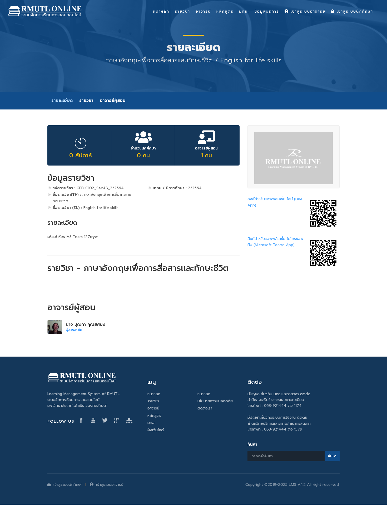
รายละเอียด (62, 100)
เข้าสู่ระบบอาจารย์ (109, 484)
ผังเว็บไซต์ (155, 430)
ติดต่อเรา (204, 408)
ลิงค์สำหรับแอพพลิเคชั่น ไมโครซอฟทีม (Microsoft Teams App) (275, 241)
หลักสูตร (154, 415)
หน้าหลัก (153, 394)
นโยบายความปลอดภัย (215, 401)
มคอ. (151, 423)
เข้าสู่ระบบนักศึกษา (67, 484)
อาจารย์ (153, 408)
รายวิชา (86, 100)
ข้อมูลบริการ (267, 11)
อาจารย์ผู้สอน (112, 100)
